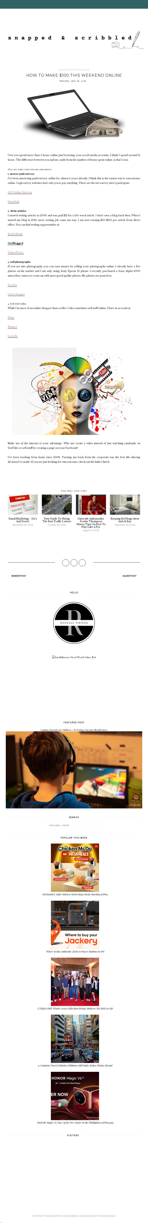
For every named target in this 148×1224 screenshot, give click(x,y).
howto (62, 69)
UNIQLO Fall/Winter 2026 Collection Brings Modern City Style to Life (75, 1008)
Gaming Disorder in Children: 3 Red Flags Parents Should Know (74, 729)
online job (83, 69)
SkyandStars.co (106, 1216)
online (71, 69)
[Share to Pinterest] (82, 562)
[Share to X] (74, 562)
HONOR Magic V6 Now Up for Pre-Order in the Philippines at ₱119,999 (75, 1122)
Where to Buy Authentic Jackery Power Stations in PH (75, 951)
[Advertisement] (74, 689)
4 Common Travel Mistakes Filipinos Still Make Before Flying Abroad (75, 1065)
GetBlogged (15, 243)
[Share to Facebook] (65, 562)
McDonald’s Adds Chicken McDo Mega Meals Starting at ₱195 (75, 894)
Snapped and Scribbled (65, 1216)
